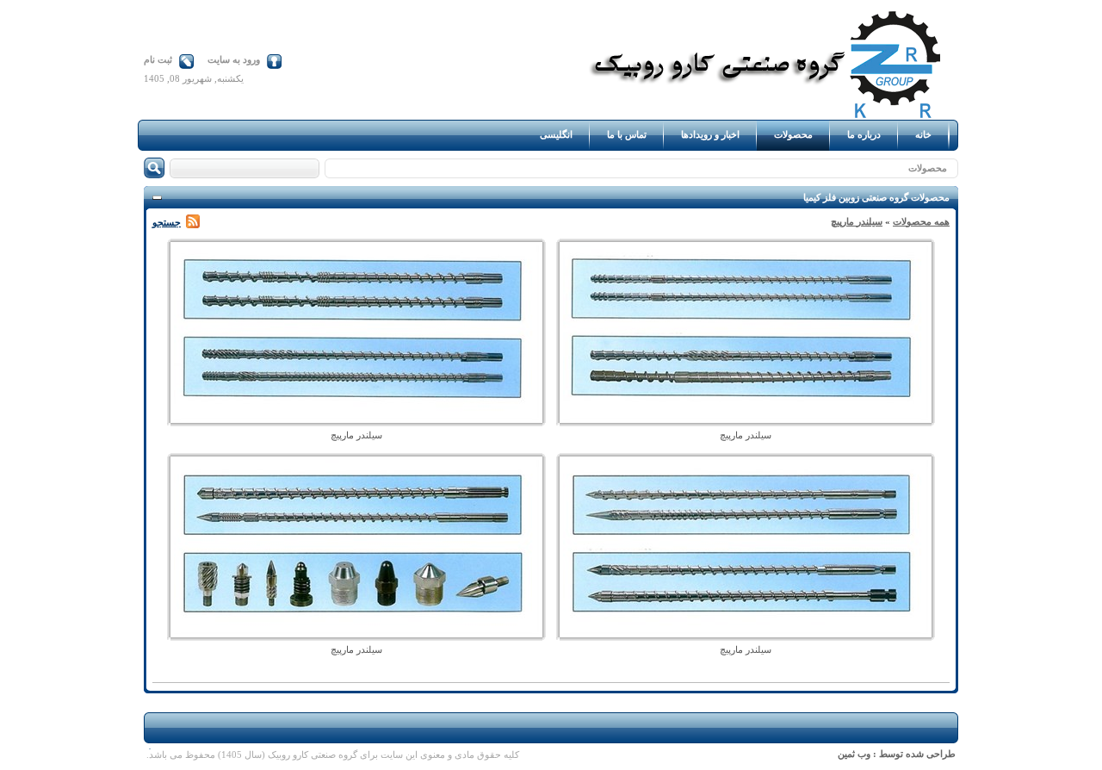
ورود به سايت (233, 59)
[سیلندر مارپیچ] (746, 419)
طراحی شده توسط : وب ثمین (897, 753)
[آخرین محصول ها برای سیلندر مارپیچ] (193, 222)
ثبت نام (158, 59)
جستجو (166, 222)
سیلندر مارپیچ (856, 221)
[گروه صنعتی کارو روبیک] (770, 116)
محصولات (927, 168)
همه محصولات (921, 221)
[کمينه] (157, 199)
